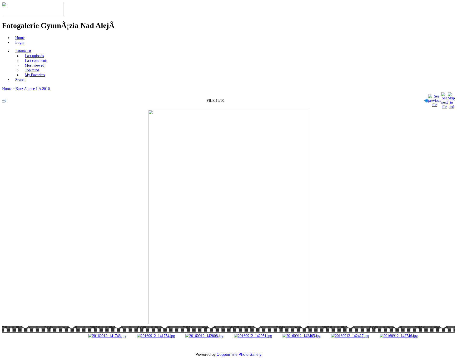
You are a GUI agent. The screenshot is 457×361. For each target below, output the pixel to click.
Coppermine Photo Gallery (239, 354)
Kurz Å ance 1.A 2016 (32, 89)
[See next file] (444, 99)
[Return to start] (426, 99)
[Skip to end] (451, 99)
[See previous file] (434, 99)
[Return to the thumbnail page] (4, 99)
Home (6, 89)
